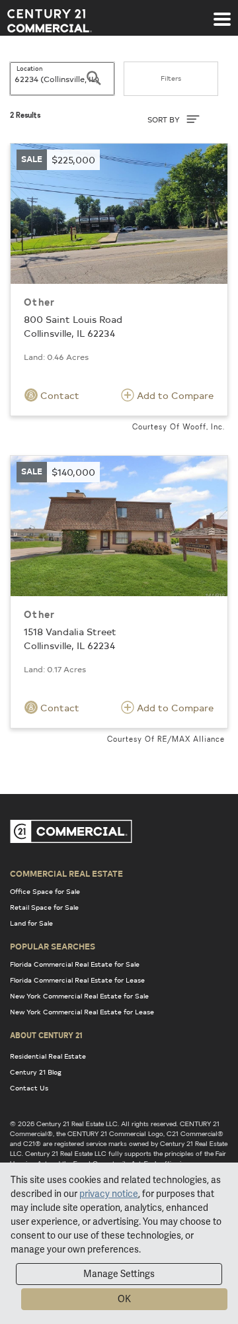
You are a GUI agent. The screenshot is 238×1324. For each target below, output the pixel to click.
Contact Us (29, 1087)
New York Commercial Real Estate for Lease (82, 1011)
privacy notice (108, 1194)
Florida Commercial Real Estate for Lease (77, 980)
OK (124, 1299)
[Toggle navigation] (222, 12)
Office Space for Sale (45, 891)
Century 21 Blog (35, 1072)
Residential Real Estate (48, 1056)
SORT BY (164, 119)
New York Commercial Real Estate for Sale (79, 995)
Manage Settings (119, 1274)
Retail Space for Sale (44, 907)
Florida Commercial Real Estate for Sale (74, 964)
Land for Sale (31, 923)
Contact (58, 395)
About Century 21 (46, 1034)
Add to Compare (174, 395)
